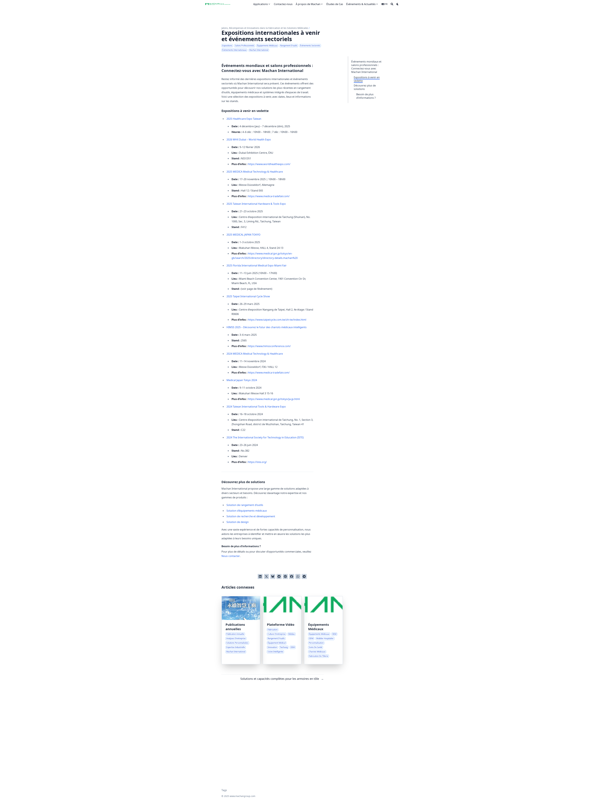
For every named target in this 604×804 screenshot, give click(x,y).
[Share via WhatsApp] (297, 576)
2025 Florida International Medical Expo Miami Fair (256, 265)
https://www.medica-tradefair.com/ (269, 196)
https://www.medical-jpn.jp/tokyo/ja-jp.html (274, 399)
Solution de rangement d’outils (244, 505)
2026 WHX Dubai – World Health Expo (248, 139)
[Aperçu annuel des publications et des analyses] (241, 630)
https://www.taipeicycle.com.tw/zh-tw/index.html (277, 319)
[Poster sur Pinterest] (285, 576)
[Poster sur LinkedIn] (260, 576)
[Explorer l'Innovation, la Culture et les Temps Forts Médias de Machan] (282, 630)
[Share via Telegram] (304, 576)
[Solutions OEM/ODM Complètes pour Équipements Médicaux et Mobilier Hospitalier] (323, 630)
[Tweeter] (266, 576)
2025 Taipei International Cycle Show (248, 296)
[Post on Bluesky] (272, 576)
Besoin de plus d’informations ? (366, 96)
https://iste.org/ (257, 462)
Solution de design (237, 522)
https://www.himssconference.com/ (269, 346)
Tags (224, 790)
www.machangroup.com (242, 796)
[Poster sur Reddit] (279, 576)
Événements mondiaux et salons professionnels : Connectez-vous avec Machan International (366, 67)
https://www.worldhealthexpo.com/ (269, 164)
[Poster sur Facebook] (291, 576)
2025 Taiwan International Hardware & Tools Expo (256, 203)
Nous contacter (230, 556)
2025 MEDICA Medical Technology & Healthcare (254, 171)
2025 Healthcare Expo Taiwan (243, 118)
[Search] (392, 4)
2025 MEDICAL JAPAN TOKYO (243, 234)
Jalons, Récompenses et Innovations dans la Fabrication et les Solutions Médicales (264, 27)
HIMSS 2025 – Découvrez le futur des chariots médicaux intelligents (266, 327)
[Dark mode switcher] (397, 4)
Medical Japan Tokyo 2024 (241, 380)
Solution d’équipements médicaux (246, 510)
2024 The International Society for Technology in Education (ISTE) (265, 437)
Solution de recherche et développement (250, 516)
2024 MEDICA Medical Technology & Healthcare (254, 353)
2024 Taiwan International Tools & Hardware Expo (256, 406)
